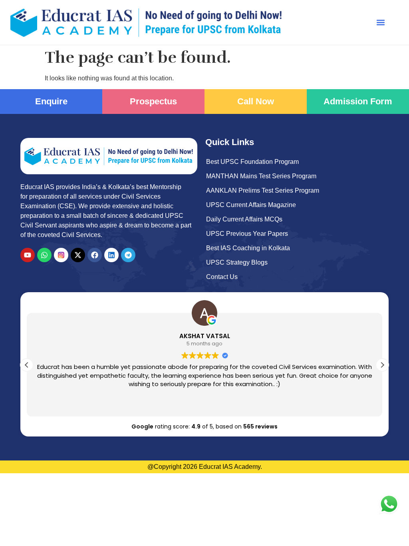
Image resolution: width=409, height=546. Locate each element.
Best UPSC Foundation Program (252, 161)
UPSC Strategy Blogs (237, 262)
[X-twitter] (78, 255)
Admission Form (358, 101)
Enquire (51, 101)
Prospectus (153, 101)
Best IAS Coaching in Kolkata (248, 248)
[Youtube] (27, 255)
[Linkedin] (111, 255)
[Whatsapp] (44, 255)
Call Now (255, 101)
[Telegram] (128, 255)
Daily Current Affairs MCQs (244, 219)
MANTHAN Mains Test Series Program (261, 176)
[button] (380, 22)
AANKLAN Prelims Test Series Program (262, 190)
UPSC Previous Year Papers (247, 233)
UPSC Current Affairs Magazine (251, 204)
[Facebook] (94, 255)
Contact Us (222, 276)
